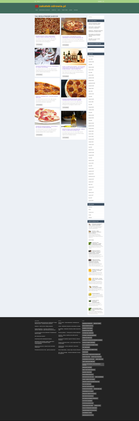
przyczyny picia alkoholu (88, 395)
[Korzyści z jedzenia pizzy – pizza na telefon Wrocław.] (47, 86)
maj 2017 (90, 189)
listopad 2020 (91, 155)
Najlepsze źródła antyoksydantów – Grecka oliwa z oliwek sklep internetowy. (73, 130)
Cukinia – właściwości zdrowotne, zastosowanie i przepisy (69, 326)
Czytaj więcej (39, 44)
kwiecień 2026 (91, 67)
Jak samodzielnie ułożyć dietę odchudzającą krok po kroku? (97, 309)
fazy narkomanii (86, 347)
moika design (91, 239)
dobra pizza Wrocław (87, 337)
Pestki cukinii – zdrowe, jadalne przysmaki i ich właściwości (94, 27)
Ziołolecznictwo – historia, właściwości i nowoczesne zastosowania (68, 347)
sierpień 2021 (91, 141)
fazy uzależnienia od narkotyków (90, 349)
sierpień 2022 (91, 131)
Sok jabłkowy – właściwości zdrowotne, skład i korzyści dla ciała (69, 329)
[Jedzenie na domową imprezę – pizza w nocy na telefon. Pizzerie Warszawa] (47, 116)
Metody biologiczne (96, 293)
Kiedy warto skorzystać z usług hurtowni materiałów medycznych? (45, 347)
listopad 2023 (91, 117)
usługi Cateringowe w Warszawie (90, 407)
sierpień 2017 (91, 181)
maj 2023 (90, 120)
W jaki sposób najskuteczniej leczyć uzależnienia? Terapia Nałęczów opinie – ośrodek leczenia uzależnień (46, 323)
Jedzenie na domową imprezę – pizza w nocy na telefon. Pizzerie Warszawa (47, 127)
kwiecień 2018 (91, 160)
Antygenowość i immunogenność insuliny (97, 287)
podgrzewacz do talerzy (88, 391)
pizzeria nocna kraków (87, 388)
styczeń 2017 (91, 200)
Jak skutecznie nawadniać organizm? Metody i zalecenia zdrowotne (69, 339)
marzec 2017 (91, 195)
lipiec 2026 (91, 59)
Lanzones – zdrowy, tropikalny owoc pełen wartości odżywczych (68, 336)
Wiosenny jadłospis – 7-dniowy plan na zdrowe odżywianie (69, 332)
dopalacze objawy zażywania (89, 342)
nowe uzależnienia (99, 376)
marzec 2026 (91, 69)
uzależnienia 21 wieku (87, 412)
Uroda (70, 10)
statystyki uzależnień (87, 400)
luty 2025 (90, 104)
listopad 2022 (91, 128)
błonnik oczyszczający (87, 328)
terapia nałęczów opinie (88, 405)
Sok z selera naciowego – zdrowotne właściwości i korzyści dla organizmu (69, 353)
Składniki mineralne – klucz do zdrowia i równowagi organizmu (97, 270)
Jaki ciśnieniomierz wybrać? (40, 336)
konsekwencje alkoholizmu (88, 359)
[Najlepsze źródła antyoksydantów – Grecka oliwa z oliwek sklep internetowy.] (73, 119)
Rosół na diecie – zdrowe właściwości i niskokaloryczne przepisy (68, 323)
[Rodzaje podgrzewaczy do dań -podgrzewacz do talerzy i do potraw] (47, 56)
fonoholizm (85, 352)
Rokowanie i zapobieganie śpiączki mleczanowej (97, 224)
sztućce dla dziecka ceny (88, 403)
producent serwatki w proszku (89, 393)
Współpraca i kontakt (44, 10)
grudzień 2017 (91, 171)
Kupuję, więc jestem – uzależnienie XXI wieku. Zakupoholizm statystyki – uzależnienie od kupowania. (95, 261)
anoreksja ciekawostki (87, 323)
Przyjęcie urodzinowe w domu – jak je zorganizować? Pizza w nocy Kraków (71, 99)
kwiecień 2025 (91, 99)
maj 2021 (90, 147)
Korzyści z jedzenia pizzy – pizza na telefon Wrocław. (47, 97)
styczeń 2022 (91, 136)
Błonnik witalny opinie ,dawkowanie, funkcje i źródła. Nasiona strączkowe (45, 37)
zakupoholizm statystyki (88, 415)
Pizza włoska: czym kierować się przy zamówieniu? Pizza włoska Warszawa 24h (72, 37)
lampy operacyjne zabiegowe (89, 361)
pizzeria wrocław (97, 388)
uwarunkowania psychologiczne (89, 410)
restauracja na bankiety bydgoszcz (90, 398)
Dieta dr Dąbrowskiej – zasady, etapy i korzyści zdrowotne (69, 349)
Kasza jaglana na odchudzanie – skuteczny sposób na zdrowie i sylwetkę (95, 35)
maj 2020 (90, 157)
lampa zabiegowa (99, 359)
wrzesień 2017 (91, 179)
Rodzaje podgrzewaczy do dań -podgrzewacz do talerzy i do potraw (47, 67)
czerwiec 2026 (91, 61)
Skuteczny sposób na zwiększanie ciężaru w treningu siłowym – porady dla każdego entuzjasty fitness (94, 252)
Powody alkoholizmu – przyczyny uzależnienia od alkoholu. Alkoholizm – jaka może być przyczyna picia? (45, 329)
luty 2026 (90, 72)
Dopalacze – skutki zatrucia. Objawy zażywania (44, 326)
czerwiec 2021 (91, 144)
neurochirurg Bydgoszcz (88, 374)
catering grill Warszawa (88, 332)
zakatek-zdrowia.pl (41, 38)
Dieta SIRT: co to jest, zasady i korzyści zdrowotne (94, 39)
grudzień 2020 (91, 152)
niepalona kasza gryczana (88, 376)
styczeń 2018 (91, 168)
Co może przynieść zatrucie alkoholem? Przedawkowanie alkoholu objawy (45, 333)
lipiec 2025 (91, 91)
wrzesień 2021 (91, 139)
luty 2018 (90, 165)
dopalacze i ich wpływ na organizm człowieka (92, 340)
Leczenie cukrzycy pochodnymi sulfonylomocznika (95, 301)
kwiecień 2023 (91, 123)
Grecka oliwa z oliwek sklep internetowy (91, 354)
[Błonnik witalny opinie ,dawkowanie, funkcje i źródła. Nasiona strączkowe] (47, 26)
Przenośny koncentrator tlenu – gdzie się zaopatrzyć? (45, 349)
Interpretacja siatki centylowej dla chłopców (43, 338)
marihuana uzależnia (87, 367)
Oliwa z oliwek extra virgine (89, 379)
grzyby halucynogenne (96, 356)
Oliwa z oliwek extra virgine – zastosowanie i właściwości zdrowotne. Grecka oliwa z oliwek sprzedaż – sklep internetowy (73, 68)
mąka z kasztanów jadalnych (89, 369)
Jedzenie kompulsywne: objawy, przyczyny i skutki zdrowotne (95, 24)
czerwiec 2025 (91, 93)
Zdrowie (76, 10)
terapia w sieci (97, 405)
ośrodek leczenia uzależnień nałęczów (91, 381)
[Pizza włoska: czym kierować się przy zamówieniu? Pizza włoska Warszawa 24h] (73, 26)
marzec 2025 (91, 101)
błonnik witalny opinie (87, 330)
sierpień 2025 (91, 88)
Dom (37, 10)
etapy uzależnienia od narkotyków (90, 344)
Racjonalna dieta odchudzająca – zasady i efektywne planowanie (96, 243)
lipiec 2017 (91, 184)
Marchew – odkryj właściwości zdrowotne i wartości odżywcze (95, 232)
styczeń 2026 (91, 75)
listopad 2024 (91, 107)
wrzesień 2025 (91, 85)
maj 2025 (90, 96)
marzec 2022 (91, 133)
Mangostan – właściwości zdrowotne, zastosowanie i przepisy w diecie (96, 31)
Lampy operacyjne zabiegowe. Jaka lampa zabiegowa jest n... (51, 1)
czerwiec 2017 (91, 187)
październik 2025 (92, 83)
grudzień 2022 (91, 125)
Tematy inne (64, 10)
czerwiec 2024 (91, 109)
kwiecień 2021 (91, 149)
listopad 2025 (91, 80)
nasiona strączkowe (87, 372)
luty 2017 (90, 197)
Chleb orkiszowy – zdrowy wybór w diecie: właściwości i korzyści (97, 279)
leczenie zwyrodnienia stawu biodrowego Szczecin (91, 364)
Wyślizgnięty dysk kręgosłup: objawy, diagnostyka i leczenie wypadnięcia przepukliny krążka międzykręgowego (44, 342)
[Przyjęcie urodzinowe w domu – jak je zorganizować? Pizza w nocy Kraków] (73, 88)
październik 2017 (92, 176)
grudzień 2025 (91, 77)
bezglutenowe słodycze (88, 325)
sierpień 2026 (91, 56)
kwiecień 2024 (91, 115)
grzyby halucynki (86, 356)
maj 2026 (90, 64)
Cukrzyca (54, 10)
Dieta (59, 10)
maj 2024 (90, 112)
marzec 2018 (91, 163)
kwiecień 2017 (91, 192)
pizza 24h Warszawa (87, 384)
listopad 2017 (91, 173)
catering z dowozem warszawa (89, 335)
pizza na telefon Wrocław (88, 386)
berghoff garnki (97, 323)
